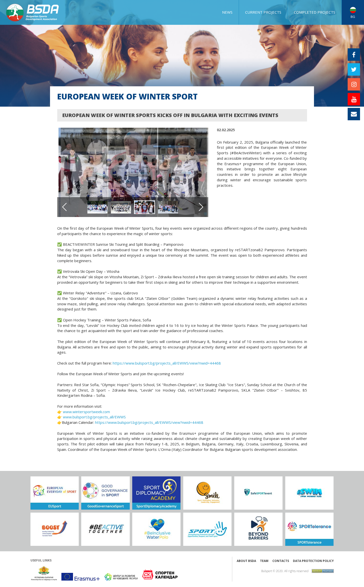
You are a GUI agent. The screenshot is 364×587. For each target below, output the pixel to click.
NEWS (227, 12)
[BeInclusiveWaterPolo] (156, 529)
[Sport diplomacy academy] (156, 493)
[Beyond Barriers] (258, 529)
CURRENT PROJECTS (263, 12)
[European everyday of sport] (54, 493)
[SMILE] (207, 493)
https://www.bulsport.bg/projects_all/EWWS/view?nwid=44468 (167, 363)
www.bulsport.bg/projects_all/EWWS (94, 416)
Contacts (280, 561)
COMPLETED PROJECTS (314, 12)
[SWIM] (309, 493)
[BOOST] (54, 529)
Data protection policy (313, 561)
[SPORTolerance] (309, 529)
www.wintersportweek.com (86, 411)
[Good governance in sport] (105, 493)
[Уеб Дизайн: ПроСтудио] (321, 570)
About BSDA (246, 561)
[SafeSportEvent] (258, 493)
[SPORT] (207, 529)
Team (264, 561)
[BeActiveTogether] (105, 529)
